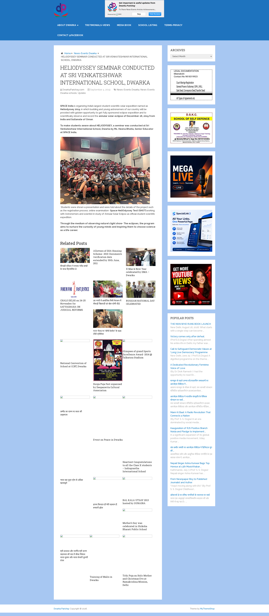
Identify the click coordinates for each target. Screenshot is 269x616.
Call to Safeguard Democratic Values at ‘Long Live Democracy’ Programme (191, 351)
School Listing (147, 25)
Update (82, 93)
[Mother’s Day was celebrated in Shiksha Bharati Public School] (137, 514)
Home (67, 53)
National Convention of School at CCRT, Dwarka (73, 365)
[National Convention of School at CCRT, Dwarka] (75, 349)
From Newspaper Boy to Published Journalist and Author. (188, 481)
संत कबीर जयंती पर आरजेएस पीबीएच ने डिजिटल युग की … (191, 449)
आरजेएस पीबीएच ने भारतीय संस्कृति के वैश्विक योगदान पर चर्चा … (188, 398)
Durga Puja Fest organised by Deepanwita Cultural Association (107, 387)
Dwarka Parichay (61, 609)
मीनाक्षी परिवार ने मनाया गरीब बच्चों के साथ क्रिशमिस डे (74, 267)
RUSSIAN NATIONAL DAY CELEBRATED (140, 302)
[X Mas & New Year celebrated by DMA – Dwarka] (141, 257)
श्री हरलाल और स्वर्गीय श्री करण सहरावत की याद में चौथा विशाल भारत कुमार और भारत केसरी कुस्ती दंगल (74, 555)
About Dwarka (66, 25)
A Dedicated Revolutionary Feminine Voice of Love (189, 366)
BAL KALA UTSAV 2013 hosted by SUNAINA (136, 502)
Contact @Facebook (70, 35)
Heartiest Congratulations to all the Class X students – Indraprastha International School (137, 466)
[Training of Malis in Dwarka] (104, 554)
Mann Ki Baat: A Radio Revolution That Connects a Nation (190, 414)
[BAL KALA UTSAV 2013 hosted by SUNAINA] (137, 487)
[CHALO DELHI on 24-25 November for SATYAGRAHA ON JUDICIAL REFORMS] (75, 289)
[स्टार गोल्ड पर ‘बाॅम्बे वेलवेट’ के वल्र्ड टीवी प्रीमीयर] (108, 318)
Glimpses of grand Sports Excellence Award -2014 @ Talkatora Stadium (137, 354)
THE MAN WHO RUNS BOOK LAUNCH (190, 324)
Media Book (124, 25)
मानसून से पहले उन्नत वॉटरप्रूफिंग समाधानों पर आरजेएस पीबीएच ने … (189, 382)
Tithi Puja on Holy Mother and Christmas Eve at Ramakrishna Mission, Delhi (137, 580)
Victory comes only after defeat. (187, 336)
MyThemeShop (207, 609)
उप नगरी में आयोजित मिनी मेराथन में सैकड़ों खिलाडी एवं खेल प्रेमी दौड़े (107, 302)
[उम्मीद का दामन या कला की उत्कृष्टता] (75, 402)
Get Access (155, 14)
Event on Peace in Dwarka (108, 439)
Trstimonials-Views (97, 25)
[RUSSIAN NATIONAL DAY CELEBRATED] (141, 289)
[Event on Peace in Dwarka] (108, 416)
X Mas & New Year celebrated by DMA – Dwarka (137, 272)
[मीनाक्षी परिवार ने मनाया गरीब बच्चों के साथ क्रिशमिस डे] (75, 255)
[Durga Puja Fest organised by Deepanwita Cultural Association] (108, 360)
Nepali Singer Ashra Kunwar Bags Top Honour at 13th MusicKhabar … (190, 465)
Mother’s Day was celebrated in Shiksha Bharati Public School (135, 526)
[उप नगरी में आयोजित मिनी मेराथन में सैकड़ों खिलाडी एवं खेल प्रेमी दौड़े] (108, 289)
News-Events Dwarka (85, 53)
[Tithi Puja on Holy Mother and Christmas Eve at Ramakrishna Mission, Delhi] (137, 554)
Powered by (112, 14)
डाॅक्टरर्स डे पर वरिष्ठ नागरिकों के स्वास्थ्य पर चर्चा (190, 495)
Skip (139, 14)
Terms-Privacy (173, 25)
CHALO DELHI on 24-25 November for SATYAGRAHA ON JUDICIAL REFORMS (73, 305)
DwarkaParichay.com (73, 89)
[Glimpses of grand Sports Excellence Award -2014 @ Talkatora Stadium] (137, 343)
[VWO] (119, 14)
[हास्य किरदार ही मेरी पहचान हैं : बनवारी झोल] (108, 489)
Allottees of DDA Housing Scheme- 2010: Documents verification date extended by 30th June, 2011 (107, 257)
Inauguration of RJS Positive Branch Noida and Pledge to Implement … (188, 430)
